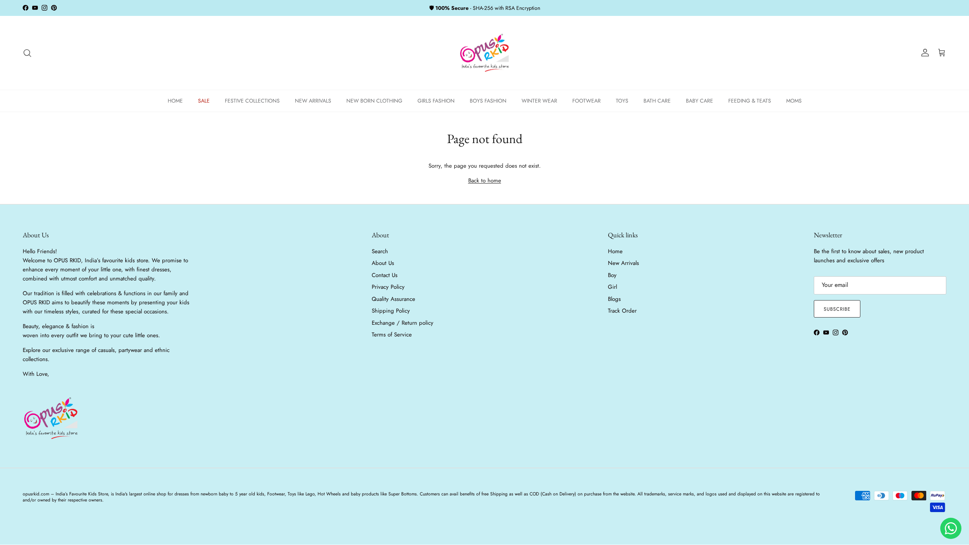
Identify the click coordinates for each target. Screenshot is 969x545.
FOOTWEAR (586, 100)
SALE (204, 100)
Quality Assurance (393, 299)
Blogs (614, 299)
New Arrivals (623, 263)
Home (615, 251)
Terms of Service (392, 334)
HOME (175, 100)
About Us (383, 263)
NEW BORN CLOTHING (374, 100)
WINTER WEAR (539, 100)
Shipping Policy (391, 311)
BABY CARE (699, 100)
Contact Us (384, 275)
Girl (612, 287)
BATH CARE (657, 100)
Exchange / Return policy (402, 323)
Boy (612, 275)
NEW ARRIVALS (313, 100)
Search (380, 251)
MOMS (794, 100)
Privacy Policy (388, 287)
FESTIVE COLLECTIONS (252, 100)
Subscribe (837, 309)
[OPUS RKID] (485, 53)
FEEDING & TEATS (749, 100)
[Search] (27, 53)
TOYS (622, 100)
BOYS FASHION (488, 100)
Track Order (622, 311)
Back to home (484, 180)
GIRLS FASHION (436, 100)
